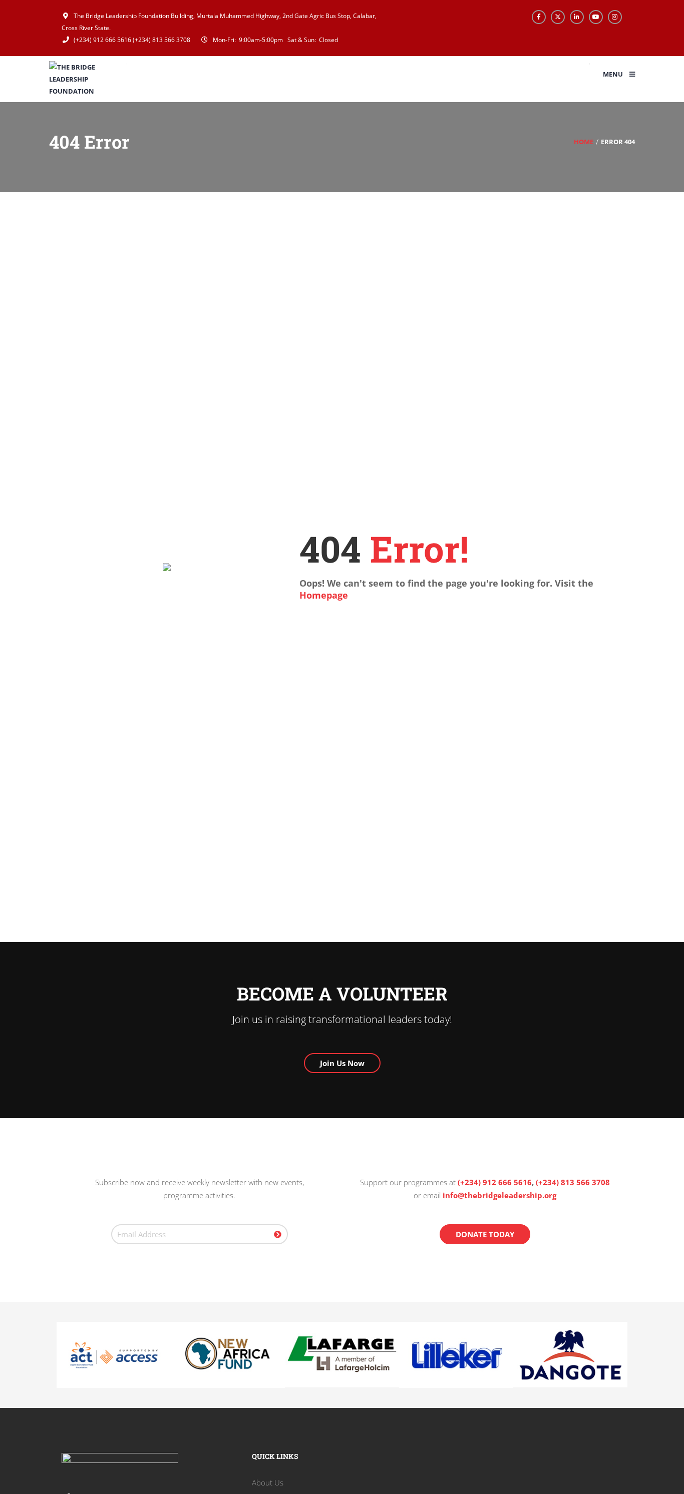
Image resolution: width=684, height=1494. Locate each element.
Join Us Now (342, 1063)
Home (583, 141)
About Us (267, 1482)
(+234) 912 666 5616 (101, 40)
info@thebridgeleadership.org (499, 1195)
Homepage (323, 595)
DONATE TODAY (485, 1234)
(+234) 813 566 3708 (161, 40)
